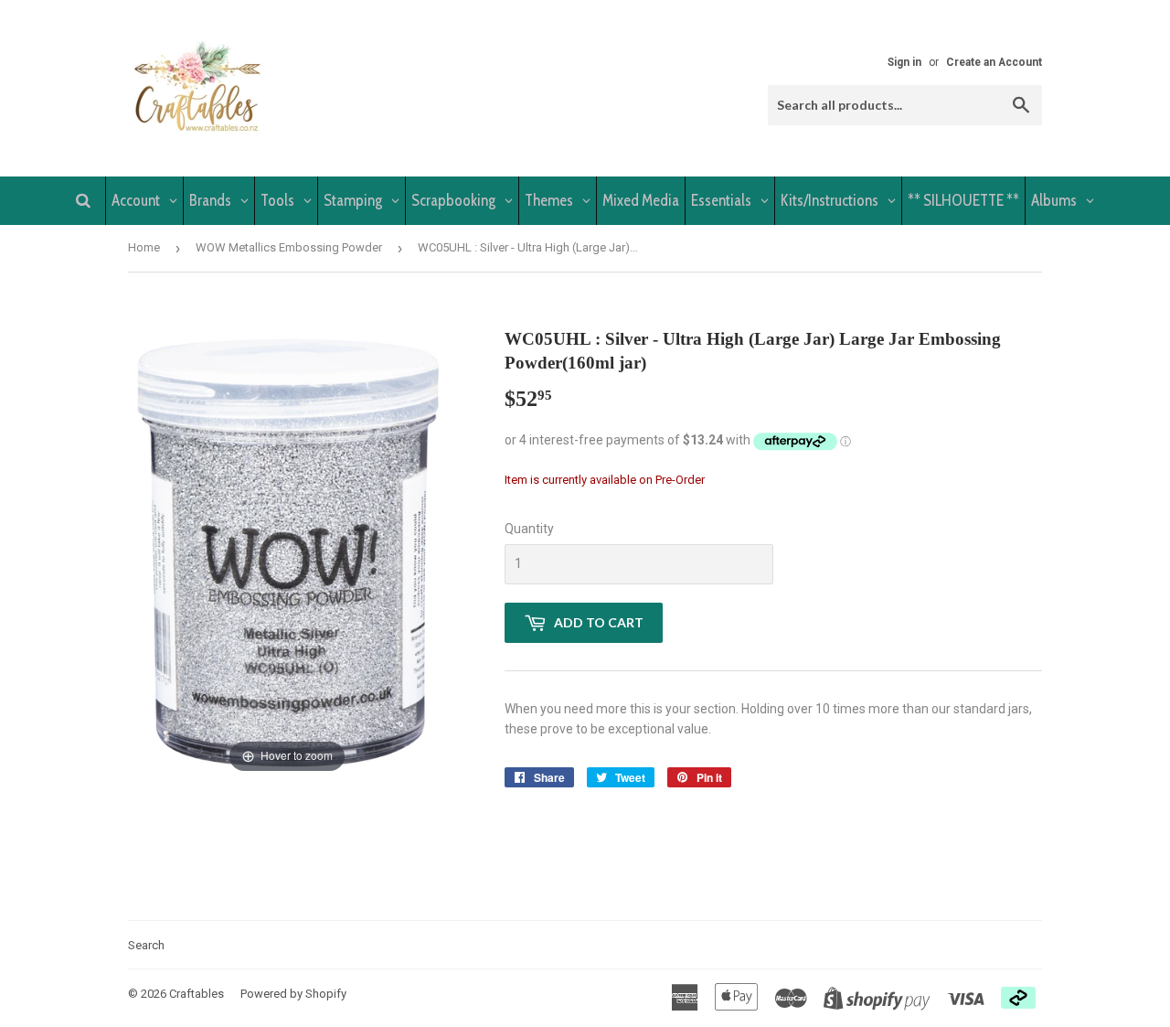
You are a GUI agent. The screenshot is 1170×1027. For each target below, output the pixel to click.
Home (144, 247)
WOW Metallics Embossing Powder (289, 247)
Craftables (196, 993)
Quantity (529, 528)
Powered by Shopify (293, 993)
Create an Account (994, 62)
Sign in (904, 62)
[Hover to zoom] (287, 551)
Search (146, 945)
